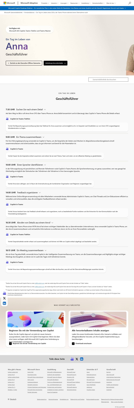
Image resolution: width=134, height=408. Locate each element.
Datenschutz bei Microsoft (113, 379)
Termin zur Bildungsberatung (54, 382)
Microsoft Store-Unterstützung (35, 377)
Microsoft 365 (70, 379)
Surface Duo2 (11, 384)
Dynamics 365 (70, 377)
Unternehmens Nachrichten (113, 377)
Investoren (109, 382)
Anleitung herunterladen (54, 63)
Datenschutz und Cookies (77, 399)
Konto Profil (30, 372)
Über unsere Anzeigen (117, 402)
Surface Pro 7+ (11, 387)
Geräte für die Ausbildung (53, 374)
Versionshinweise (53, 399)
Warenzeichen (105, 402)
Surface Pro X (11, 379)
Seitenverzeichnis (41, 399)
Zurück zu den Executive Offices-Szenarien (25, 63)
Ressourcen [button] (74, 3)
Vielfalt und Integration (112, 384)
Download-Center (32, 374)
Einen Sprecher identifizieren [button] (24, 164)
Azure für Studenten (52, 392)
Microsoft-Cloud (71, 372)
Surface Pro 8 (11, 374)
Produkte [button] (45, 3)
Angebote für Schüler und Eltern (55, 390)
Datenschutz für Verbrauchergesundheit (112, 399)
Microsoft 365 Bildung (52, 379)
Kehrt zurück (31, 379)
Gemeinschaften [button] (98, 3)
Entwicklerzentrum (91, 374)
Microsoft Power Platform (73, 382)
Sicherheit (109, 390)
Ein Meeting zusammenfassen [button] (25, 250)
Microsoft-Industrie (72, 387)
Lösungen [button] (64, 3)
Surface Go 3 (11, 382)
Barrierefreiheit (110, 387)
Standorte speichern (33, 384)
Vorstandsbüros (29, 12)
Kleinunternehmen (71, 390)
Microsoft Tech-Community (93, 382)
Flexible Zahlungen (32, 392)
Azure (88, 372)
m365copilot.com (39, 283)
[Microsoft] (9, 3)
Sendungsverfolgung (33, 382)
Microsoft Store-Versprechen (35, 390)
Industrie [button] (54, 3)
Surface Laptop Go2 (13, 372)
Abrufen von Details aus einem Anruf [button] (28, 222)
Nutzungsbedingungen (92, 399)
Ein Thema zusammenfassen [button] (24, 136)
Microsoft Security (71, 374)
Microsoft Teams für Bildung (54, 377)
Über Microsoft (110, 374)
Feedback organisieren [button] (22, 192)
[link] (36, 319)
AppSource (89, 387)
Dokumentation (91, 377)
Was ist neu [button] (111, 3)
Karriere (108, 372)
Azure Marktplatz (91, 384)
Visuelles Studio (91, 390)
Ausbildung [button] (85, 3)
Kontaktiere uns (64, 399)
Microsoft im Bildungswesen (54, 372)
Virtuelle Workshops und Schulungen (37, 387)
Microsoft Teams (71, 384)
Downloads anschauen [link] (84, 343)
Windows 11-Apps (12, 390)
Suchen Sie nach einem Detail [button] (24, 109)
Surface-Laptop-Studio (13, 377)
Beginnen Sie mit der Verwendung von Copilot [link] (29, 343)
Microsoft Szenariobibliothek (13, 12)
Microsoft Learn (91, 379)
